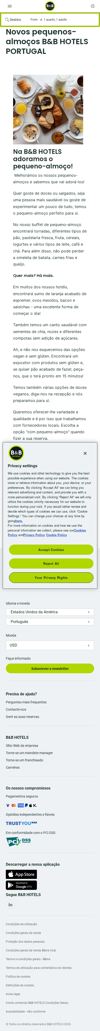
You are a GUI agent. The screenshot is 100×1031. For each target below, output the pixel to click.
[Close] (85, 453)
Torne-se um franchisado (24, 760)
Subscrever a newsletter (50, 669)
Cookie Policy (56, 534)
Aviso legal (13, 994)
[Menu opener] (10, 6)
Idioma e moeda (18, 603)
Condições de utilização (21, 924)
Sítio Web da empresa (22, 746)
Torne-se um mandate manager (29, 753)
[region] (49, 515)
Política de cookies (18, 976)
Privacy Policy (34, 534)
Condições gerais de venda (23, 933)
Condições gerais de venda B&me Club (31, 950)
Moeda (11, 635)
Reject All (51, 563)
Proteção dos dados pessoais (25, 941)
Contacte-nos (16, 709)
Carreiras (13, 767)
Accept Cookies (51, 549)
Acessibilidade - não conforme (25, 1011)
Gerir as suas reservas (22, 717)
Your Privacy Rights (51, 577)
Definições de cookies (20, 985)
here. (19, 520)
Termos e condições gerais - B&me (28, 959)
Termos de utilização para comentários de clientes (39, 968)
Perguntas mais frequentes (26, 702)
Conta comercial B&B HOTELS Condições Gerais (37, 1003)
